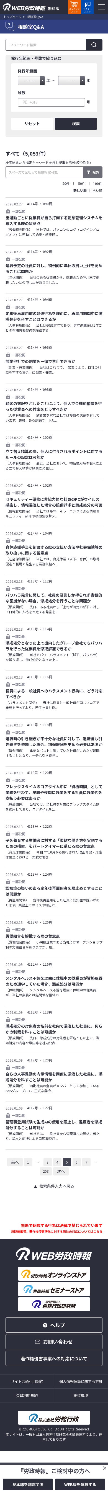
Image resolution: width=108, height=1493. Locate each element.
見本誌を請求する (27, 1484)
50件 (81, 183)
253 (46, 1171)
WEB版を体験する (80, 1484)
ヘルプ (57, 1325)
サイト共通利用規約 (27, 1381)
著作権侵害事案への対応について (54, 1358)
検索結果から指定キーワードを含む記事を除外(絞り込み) (48, 162)
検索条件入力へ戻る (56, 1186)
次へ (61, 1171)
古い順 (97, 190)
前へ (15, 1162)
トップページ (12, 16)
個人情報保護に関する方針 (80, 1381)
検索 (76, 123)
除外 (95, 172)
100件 (97, 183)
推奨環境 (81, 1395)
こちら (97, 1231)
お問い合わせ (58, 1341)
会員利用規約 (27, 1395)
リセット (32, 123)
